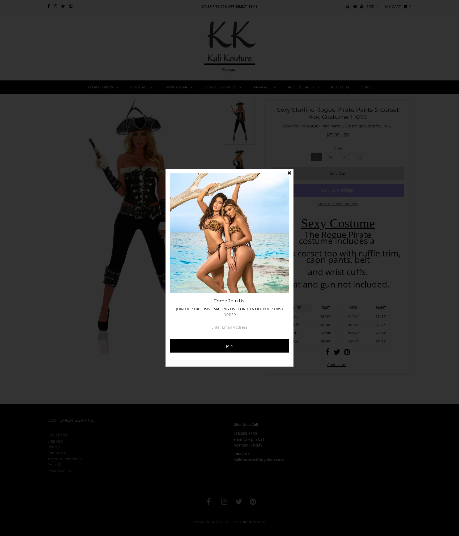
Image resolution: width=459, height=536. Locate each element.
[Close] (289, 173)
